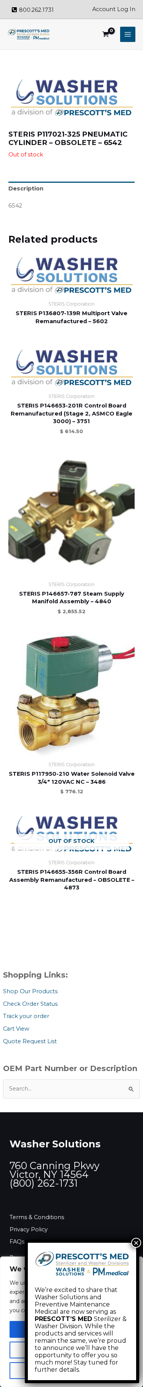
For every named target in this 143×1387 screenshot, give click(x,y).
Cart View (16, 1028)
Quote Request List (30, 1041)
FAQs (17, 1241)
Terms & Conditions (37, 1217)
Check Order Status (30, 1003)
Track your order (26, 1016)
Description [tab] (25, 188)
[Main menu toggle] (127, 34)
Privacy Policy (29, 1229)
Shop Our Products (30, 991)
